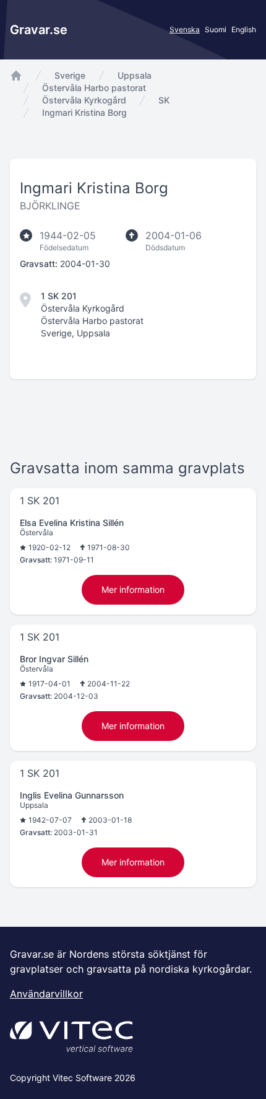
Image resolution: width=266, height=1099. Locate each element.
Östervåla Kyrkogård (84, 100)
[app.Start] (16, 75)
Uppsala (135, 75)
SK (163, 100)
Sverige (69, 75)
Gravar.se (38, 29)
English (243, 29)
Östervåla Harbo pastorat (94, 87)
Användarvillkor (46, 993)
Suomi (215, 29)
